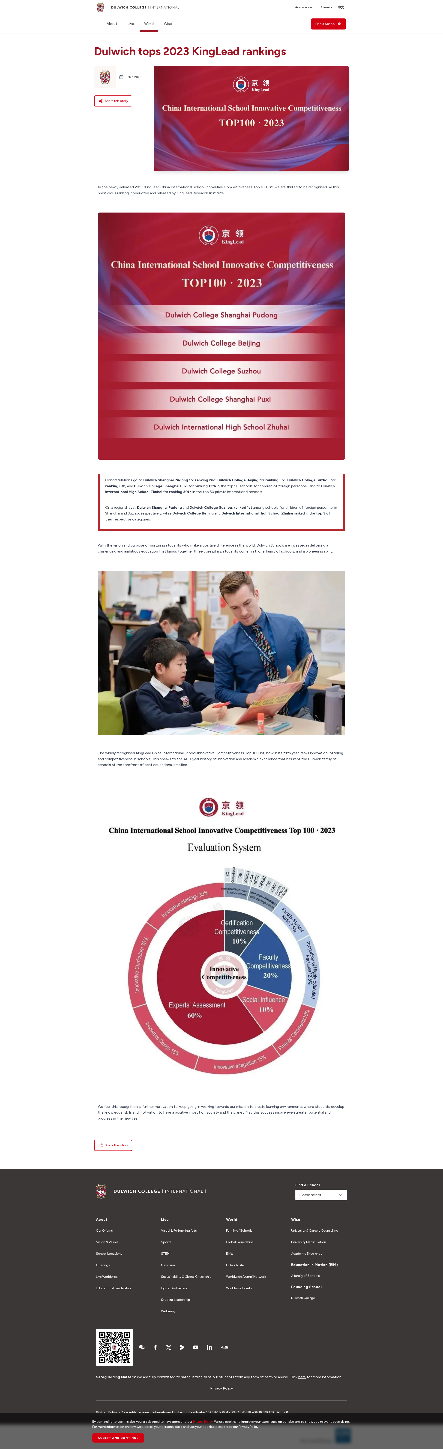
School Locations (109, 1254)
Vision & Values (107, 1242)
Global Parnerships (240, 1242)
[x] (168, 1347)
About (112, 23)
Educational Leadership (113, 1288)
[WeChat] (141, 1347)
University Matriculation (308, 1242)
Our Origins (104, 1231)
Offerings (103, 1265)
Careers (326, 7)
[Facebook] (155, 1347)
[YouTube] (195, 1347)
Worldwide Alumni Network (246, 1277)
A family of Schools (305, 1276)
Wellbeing (168, 1311)
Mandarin (168, 1265)
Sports (166, 1242)
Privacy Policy (221, 1388)
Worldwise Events (239, 1288)
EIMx (229, 1254)
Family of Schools (239, 1231)
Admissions (303, 7)
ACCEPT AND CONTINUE (118, 1438)
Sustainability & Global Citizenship (186, 1277)
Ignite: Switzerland (174, 1288)
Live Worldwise (106, 1277)
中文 (341, 7)
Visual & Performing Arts (179, 1231)
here (302, 1377)
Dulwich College (303, 1298)
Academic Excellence (306, 1254)
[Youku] (182, 1347)
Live (130, 23)
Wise (168, 23)
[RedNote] (224, 1347)
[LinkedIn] (209, 1347)
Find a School (325, 24)
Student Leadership (175, 1300)
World (149, 23)
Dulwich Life (235, 1265)
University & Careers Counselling (314, 1231)
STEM (165, 1254)
